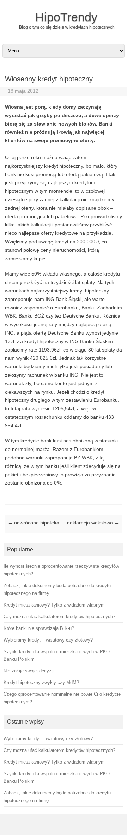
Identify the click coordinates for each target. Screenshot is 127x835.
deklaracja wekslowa (93, 523)
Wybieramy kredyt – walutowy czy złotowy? (48, 738)
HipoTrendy (66, 17)
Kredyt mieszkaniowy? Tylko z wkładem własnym (54, 762)
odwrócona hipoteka (33, 523)
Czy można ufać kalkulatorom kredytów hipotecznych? (59, 750)
